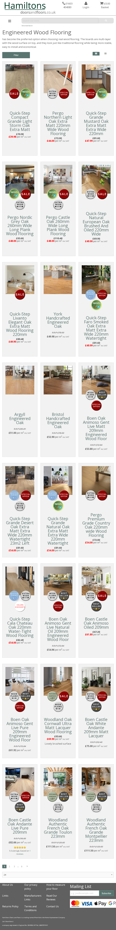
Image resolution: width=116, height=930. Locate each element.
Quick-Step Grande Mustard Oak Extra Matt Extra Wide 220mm (96, 123)
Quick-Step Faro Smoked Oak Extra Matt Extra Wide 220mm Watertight (96, 328)
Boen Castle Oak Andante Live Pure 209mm (19, 826)
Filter (16, 55)
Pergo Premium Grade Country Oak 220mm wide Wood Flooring (96, 525)
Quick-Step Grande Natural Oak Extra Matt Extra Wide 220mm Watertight (58, 531)
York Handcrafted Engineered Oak (58, 320)
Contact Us (52, 906)
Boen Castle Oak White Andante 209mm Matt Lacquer (96, 728)
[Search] (106, 20)
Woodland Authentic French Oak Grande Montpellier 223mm (96, 830)
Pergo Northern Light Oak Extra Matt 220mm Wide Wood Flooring (58, 123)
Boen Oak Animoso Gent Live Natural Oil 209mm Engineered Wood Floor (58, 629)
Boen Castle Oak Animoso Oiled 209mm (96, 623)
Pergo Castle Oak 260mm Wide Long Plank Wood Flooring (58, 225)
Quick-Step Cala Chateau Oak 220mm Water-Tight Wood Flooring (20, 627)
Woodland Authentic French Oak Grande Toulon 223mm (58, 828)
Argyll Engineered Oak (20, 418)
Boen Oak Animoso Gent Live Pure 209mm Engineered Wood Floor (19, 730)
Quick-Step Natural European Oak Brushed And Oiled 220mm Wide (96, 224)
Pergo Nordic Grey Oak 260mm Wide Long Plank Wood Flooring (20, 225)
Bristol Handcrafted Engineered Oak (58, 420)
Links (5, 895)
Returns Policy (10, 906)
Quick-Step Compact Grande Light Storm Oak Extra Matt (19, 121)
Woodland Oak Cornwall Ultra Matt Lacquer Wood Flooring (58, 725)
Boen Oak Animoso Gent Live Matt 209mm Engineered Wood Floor (96, 428)
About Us (7, 884)
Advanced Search (27, 26)
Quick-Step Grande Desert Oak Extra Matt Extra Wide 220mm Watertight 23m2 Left (20, 531)
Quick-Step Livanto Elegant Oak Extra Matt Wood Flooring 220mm (20, 324)
